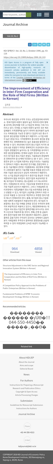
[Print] (48, 44)
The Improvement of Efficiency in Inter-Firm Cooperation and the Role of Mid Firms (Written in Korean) (25, 277)
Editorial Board (26, 368)
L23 (11, 238)
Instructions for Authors (26, 408)
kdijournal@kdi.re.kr (27, 446)
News (26, 374)
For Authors (26, 380)
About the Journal (26, 362)
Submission (26, 400)
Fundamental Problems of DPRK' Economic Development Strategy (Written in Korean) (21, 295)
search (28, 14)
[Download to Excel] (44, 44)
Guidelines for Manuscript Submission (26, 405)
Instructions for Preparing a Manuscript (26, 385)
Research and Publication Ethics (26, 388)
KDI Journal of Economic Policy (22, 6)
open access (49, 5)
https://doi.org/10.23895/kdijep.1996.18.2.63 (25, 57)
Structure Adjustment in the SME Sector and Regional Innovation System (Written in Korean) (26, 267)
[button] (40, 44)
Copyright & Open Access (26, 391)
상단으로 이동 (50, 445)
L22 (5, 238)
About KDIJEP (26, 357)
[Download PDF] (30, 44)
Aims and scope (26, 365)
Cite (34, 44)
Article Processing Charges (26, 395)
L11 (18, 238)
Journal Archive (26, 414)
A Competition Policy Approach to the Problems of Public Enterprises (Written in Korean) (24, 287)
